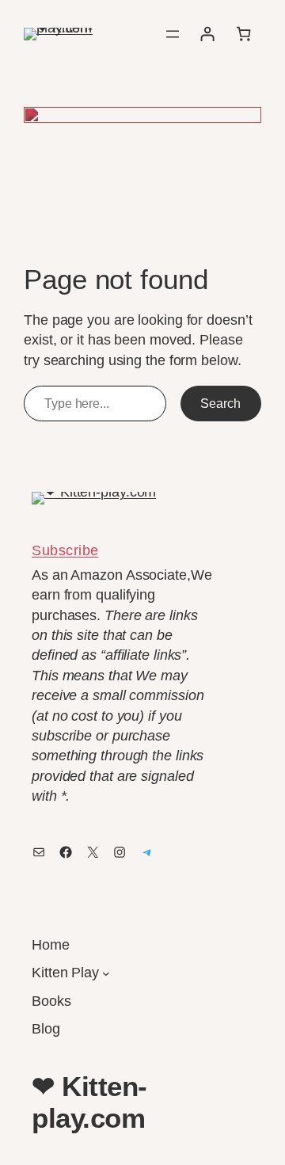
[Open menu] (172, 34)
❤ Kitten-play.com (89, 1102)
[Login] (207, 33)
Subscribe (65, 550)
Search (220, 403)
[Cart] (243, 33)
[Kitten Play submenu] (106, 973)
